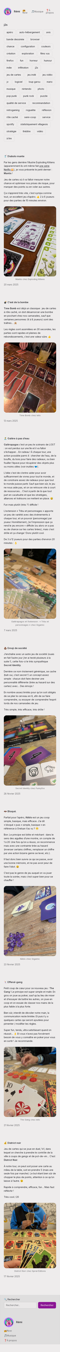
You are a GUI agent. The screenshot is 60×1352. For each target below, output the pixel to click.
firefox (10, 60)
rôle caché (12, 117)
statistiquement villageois (34, 124)
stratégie (11, 131)
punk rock (28, 96)
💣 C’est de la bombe (16, 302)
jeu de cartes (14, 74)
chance (10, 46)
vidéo (40, 131)
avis (48, 32)
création (11, 53)
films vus (45, 53)
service (46, 117)
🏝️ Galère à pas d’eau (16, 438)
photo (41, 88)
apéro (10, 32)
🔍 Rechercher (12, 1299)
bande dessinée (15, 39)
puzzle (44, 96)
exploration (28, 53)
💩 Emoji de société (15, 648)
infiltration (23, 67)
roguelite (31, 110)
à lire (9, 138)
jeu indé (31, 74)
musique (11, 88)
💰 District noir (12, 1142)
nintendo (26, 88)
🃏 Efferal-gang (13, 982)
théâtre (27, 131)
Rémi (17, 11)
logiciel (18, 81)
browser (35, 39)
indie (9, 67)
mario (49, 81)
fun (21, 60)
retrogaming (13, 110)
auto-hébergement (29, 32)
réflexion (46, 110)
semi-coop (30, 117)
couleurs (46, 46)
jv (7, 81)
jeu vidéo (47, 74)
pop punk (12, 96)
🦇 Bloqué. (10, 811)
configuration (28, 46)
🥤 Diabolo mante (14, 156)
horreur (34, 60)
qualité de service (16, 103)
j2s (36, 67)
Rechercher (47, 1305)
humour (48, 60)
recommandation (41, 103)
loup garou (34, 81)
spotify (10, 124)
